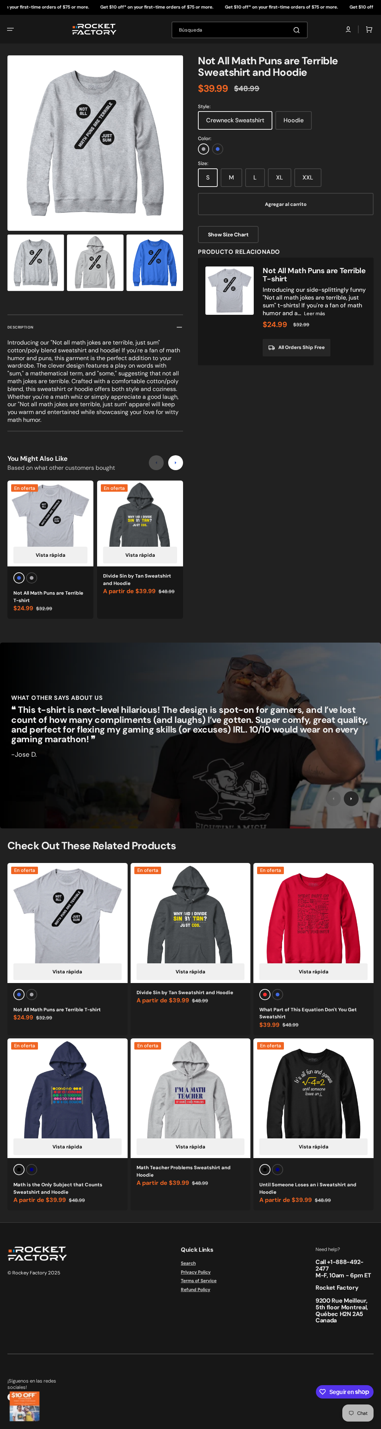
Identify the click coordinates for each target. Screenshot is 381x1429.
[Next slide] (175, 462)
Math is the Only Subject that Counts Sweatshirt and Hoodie (57, 1188)
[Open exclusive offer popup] (24, 1406)
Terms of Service (199, 1281)
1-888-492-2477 (340, 1265)
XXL (307, 177)
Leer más (314, 313)
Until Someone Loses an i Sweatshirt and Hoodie (307, 1188)
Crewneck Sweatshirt (235, 120)
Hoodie (294, 120)
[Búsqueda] (298, 30)
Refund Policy (195, 1290)
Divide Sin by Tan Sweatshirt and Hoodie (137, 579)
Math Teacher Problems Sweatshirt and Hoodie (184, 1171)
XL (279, 177)
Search (188, 1263)
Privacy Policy (196, 1272)
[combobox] (240, 30)
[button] (10, 29)
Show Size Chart (228, 234)
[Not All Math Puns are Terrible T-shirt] (286, 311)
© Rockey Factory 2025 (33, 1273)
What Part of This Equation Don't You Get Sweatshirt (308, 1013)
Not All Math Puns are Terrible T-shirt (48, 597)
